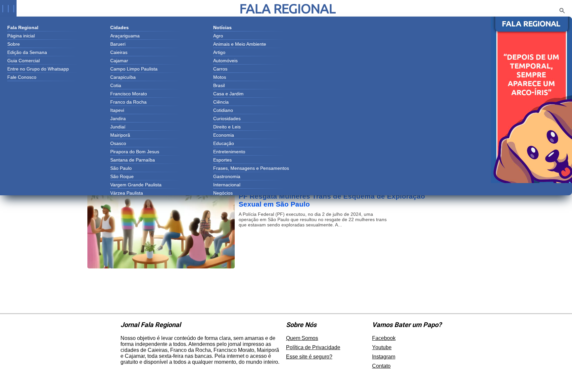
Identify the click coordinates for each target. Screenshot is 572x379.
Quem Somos (302, 338)
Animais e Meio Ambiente (239, 44)
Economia (223, 135)
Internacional (226, 184)
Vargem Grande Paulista (136, 184)
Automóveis (225, 60)
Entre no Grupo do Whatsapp (38, 68)
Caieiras (118, 52)
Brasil (219, 85)
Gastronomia (226, 176)
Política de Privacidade (313, 347)
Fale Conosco (21, 77)
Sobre (13, 44)
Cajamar (119, 60)
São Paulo (121, 168)
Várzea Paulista (126, 193)
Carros (220, 68)
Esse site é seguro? (309, 356)
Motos (219, 77)
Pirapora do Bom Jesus (134, 151)
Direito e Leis (227, 126)
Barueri (117, 44)
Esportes (222, 160)
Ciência (221, 102)
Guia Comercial (23, 60)
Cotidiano (223, 110)
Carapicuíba (123, 77)
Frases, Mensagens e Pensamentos (251, 168)
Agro (218, 35)
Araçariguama (125, 35)
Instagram (383, 356)
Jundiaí (117, 126)
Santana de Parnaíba (132, 160)
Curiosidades (227, 118)
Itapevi (117, 110)
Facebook (384, 338)
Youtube (382, 347)
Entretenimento (229, 151)
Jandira (118, 118)
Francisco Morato (128, 93)
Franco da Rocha (128, 102)
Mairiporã (120, 135)
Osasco (118, 143)
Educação (223, 143)
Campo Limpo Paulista (134, 68)
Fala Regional (288, 8)
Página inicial (21, 35)
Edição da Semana (27, 52)
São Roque (122, 176)
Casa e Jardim (228, 93)
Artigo (219, 52)
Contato (381, 366)
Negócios (223, 193)
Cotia (115, 85)
